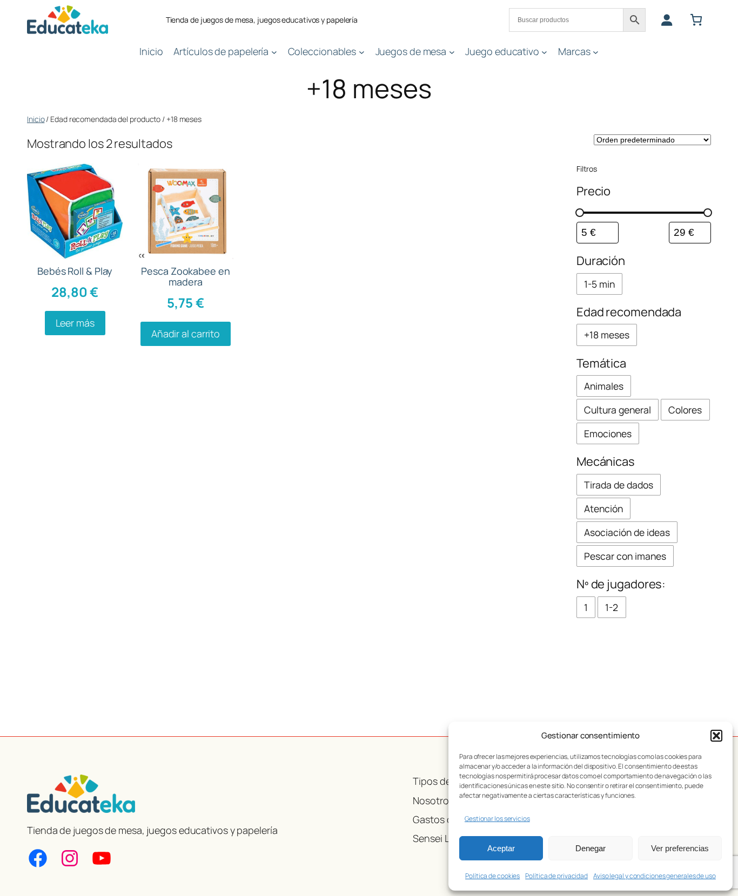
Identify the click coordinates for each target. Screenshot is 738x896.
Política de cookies (492, 875)
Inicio (35, 119)
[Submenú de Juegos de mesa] (452, 52)
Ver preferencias (680, 848)
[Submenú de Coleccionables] (362, 52)
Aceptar (501, 848)
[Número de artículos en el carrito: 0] (696, 20)
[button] (716, 735)
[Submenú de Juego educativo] (544, 52)
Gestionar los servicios (497, 818)
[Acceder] (666, 20)
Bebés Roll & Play (74, 271)
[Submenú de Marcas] (596, 52)
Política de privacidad (556, 875)
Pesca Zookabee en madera (185, 277)
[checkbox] (599, 284)
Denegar (590, 848)
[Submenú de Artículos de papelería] (274, 52)
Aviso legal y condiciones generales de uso (654, 875)
